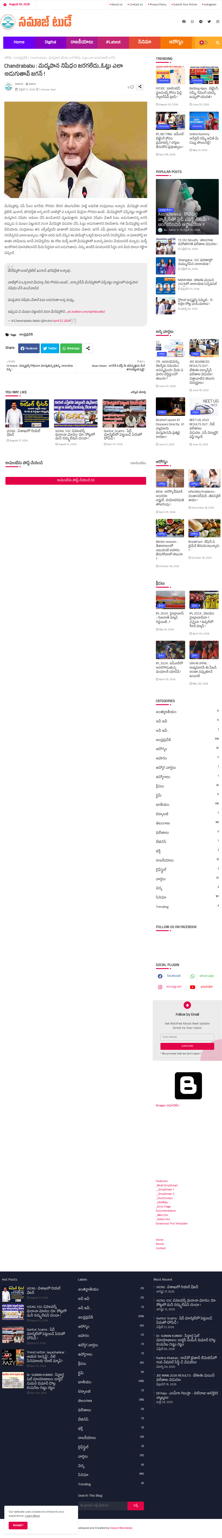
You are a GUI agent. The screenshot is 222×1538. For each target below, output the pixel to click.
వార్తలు (187, 879)
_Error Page (163, 1207)
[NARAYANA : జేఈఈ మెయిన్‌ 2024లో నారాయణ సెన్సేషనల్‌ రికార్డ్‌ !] (165, 285)
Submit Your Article (185, 5)
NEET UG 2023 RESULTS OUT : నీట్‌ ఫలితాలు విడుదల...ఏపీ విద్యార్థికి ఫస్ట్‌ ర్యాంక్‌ (203, 429)
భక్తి (187, 851)
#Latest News (113, 44)
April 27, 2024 (61, 321)
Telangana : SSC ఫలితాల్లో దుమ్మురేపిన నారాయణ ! (195, 263)
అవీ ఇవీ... (187, 731)
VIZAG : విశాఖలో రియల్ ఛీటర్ (23, 433)
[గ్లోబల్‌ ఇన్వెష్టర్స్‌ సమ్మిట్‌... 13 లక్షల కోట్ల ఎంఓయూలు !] (165, 305)
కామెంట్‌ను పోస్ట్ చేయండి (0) (76, 480)
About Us (116, 5)
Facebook (31, 348)
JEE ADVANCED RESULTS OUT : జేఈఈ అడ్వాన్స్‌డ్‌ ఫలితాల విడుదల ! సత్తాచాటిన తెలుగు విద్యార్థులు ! (201, 372)
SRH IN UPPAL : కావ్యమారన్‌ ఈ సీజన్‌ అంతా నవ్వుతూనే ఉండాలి (203, 670)
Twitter (52, 348)
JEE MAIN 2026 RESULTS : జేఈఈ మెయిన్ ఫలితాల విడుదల (185, 1378)
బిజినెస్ (187, 842)
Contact (161, 1248)
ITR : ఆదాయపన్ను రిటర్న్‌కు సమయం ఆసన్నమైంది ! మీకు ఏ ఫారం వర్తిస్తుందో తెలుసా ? (169, 370)
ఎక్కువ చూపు (138, 393)
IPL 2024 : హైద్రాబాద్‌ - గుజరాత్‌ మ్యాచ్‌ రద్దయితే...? (170, 618)
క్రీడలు (187, 787)
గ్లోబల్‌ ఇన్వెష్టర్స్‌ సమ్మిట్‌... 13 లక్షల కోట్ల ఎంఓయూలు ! (195, 302)
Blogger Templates (162, 1526)
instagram (209, 5)
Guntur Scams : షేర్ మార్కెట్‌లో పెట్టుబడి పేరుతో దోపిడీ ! (123, 435)
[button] (217, 42)
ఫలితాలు (187, 833)
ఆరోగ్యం (176, 42)
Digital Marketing (50, 44)
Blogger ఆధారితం (167, 1106)
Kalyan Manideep (121, 1528)
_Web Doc (162, 1215)
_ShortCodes (164, 1198)
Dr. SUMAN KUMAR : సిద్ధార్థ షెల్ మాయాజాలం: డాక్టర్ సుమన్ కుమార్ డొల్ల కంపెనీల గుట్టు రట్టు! (45, 1382)
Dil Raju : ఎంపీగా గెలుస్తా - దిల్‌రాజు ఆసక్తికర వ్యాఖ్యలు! (187, 1396)
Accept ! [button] (18, 1525)
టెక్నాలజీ (187, 814)
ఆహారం (187, 759)
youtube (207, 987)
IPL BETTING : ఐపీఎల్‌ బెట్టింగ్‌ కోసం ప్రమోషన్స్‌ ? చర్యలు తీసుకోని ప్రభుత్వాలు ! (170, 141)
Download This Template (172, 1224)
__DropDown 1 (165, 1190)
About (160, 1244)
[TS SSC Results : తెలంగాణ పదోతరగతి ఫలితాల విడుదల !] (165, 246)
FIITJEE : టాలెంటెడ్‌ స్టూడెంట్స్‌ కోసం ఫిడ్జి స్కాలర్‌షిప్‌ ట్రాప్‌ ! (169, 93)
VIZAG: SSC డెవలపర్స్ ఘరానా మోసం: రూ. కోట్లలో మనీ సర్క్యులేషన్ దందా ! (75, 435)
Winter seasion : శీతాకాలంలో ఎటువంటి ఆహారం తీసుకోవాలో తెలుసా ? (169, 550)
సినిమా (144, 42)
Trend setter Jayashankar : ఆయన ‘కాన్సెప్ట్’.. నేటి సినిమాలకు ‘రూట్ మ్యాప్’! (46, 1357)
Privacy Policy (157, 5)
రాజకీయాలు (82, 42)
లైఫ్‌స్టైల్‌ (187, 870)
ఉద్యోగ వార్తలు (187, 768)
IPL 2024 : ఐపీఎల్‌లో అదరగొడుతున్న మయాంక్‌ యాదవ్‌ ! (169, 668)
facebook (174, 976)
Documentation (166, 1211)
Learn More (32, 1516)
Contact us (136, 5)
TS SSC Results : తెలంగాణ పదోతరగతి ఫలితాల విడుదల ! (197, 243)
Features (162, 1181)
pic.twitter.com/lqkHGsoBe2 (86, 312)
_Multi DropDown (167, 1186)
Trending (187, 907)
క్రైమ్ (187, 796)
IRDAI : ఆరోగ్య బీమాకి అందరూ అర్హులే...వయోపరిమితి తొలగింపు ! (170, 498)
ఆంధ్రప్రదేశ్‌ (21, 58)
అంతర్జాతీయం (187, 712)
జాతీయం (187, 805)
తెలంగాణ (187, 824)
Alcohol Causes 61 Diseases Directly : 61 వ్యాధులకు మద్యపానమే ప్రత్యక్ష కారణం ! (170, 429)
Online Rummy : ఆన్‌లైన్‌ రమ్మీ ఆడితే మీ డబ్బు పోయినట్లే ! (204, 139)
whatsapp (206, 976)
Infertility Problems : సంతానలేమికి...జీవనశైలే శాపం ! (204, 496)
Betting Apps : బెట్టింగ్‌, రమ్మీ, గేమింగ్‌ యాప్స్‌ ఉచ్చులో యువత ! (204, 93)
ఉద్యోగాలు (187, 777)
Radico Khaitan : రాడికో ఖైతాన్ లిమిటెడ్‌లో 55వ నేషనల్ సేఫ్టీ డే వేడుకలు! (186, 1360)
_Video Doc (163, 1219)
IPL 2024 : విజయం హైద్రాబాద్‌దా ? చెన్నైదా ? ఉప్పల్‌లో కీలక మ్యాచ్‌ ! (201, 620)
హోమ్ (8, 58)
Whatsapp (73, 348)
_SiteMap (162, 1202)
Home (19, 42)
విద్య (187, 888)
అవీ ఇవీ (187, 722)
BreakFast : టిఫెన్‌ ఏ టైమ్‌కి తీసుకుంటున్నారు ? (203, 546)
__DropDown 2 (165, 1194)
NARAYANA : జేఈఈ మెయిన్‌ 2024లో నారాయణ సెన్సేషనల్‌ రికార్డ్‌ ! (197, 284)
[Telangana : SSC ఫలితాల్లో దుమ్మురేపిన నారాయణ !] (165, 266)
